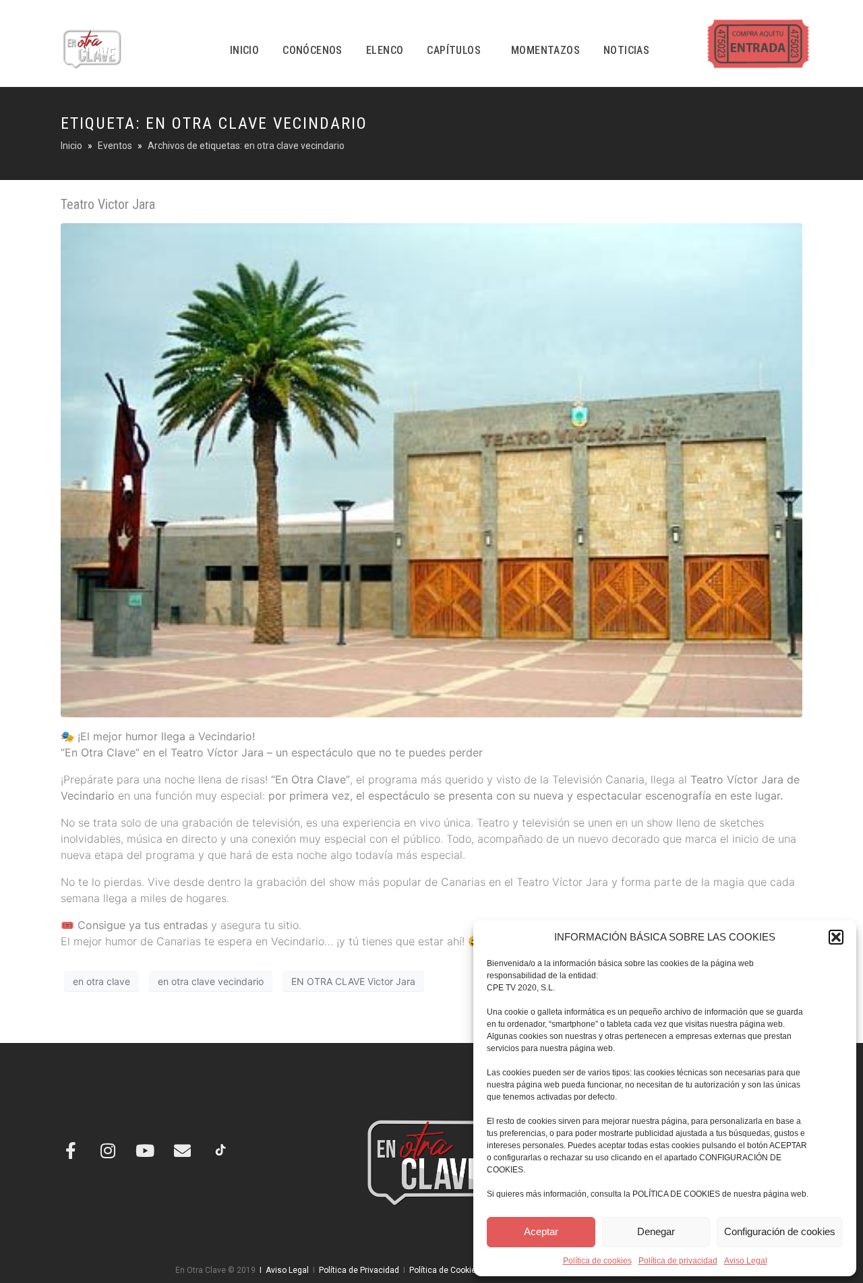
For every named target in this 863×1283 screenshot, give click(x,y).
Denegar (656, 1231)
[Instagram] (108, 1150)
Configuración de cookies (779, 1231)
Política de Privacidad (359, 1270)
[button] (836, 937)
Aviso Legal (745, 1260)
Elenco (384, 50)
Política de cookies (597, 1260)
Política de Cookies (445, 1270)
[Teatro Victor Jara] (431, 469)
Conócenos (312, 50)
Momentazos (545, 50)
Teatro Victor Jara (108, 204)
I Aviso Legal (282, 1270)
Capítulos (454, 50)
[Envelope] (182, 1150)
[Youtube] (145, 1150)
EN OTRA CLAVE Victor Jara (353, 981)
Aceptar (541, 1231)
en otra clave (101, 981)
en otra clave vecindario (211, 981)
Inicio (244, 50)
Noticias (626, 50)
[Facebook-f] (71, 1150)
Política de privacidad (677, 1260)
